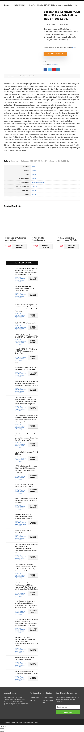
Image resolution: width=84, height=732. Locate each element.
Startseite (7, 5)
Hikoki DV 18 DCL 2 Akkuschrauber (26, 323)
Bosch (45, 61)
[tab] (11, 76)
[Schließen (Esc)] (1, 726)
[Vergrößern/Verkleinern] (7, 726)
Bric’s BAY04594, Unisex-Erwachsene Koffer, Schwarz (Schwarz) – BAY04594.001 (24, 516)
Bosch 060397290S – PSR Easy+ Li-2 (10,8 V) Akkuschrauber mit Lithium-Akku (26, 351)
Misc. (33, 166)
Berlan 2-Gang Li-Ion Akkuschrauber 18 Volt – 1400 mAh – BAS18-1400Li (67, 241)
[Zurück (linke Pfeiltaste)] (1, 728)
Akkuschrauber (19, 5)
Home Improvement (38, 182)
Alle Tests (33, 700)
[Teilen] (3, 726)
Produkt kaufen (55, 54)
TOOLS (34, 186)
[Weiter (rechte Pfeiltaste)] (3, 728)
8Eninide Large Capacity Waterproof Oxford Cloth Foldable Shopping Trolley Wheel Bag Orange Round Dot (26, 383)
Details (73, 47)
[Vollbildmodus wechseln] (5, 726)
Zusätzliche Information (27, 76)
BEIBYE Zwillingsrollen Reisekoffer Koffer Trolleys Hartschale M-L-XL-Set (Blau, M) (26, 500)
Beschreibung (10, 76)
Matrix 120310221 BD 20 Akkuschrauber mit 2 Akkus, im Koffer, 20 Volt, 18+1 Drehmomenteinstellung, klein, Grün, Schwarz (26, 641)
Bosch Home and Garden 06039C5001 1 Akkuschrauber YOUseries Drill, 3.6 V (24, 288)
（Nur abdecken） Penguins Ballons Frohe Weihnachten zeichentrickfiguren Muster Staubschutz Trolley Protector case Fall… (26, 549)
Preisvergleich (34, 697)
